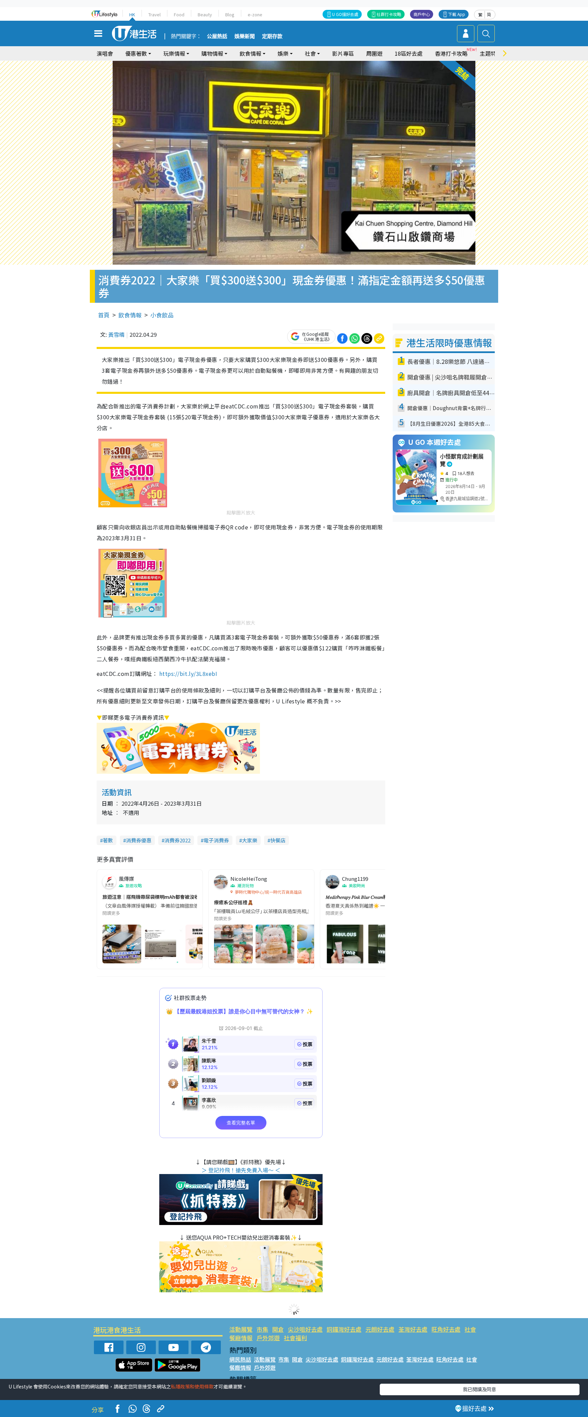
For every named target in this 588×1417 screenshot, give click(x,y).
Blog (229, 14)
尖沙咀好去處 (305, 1329)
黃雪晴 (116, 334)
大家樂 (249, 840)
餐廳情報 (240, 1337)
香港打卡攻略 (451, 53)
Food (179, 14)
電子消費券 (216, 840)
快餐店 (277, 840)
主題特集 (491, 53)
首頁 (104, 315)
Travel (154, 14)
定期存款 (272, 36)
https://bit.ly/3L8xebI (187, 673)
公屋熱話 (217, 36)
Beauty (205, 14)
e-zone (255, 14)
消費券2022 (177, 840)
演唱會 (105, 53)
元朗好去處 (379, 1329)
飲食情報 (130, 315)
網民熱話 (240, 1359)
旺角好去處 (445, 1329)
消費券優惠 (138, 840)
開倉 (278, 1329)
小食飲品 (162, 315)
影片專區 (343, 53)
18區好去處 (409, 53)
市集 (262, 1329)
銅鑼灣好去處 (344, 1329)
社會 (470, 1329)
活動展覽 (240, 1329)
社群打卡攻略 (389, 14)
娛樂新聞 (244, 36)
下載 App (456, 14)
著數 (108, 840)
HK (132, 14)
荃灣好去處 (412, 1329)
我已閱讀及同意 (479, 1389)
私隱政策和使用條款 (192, 1386)
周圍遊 (374, 53)
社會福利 (295, 1337)
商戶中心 (421, 14)
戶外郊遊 (268, 1337)
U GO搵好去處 (345, 14)
